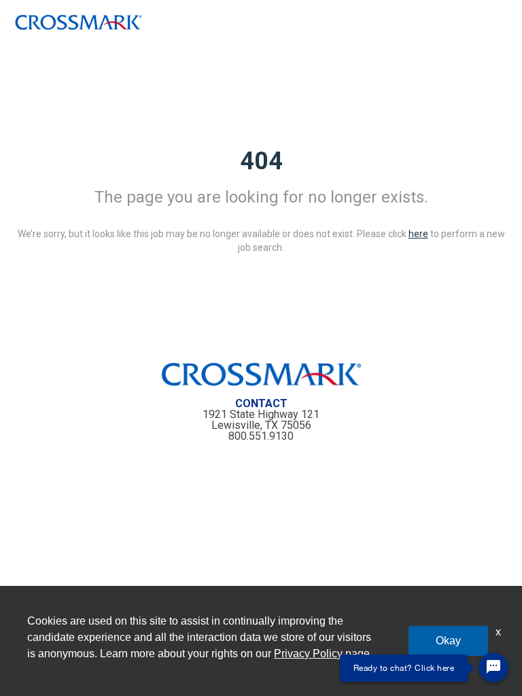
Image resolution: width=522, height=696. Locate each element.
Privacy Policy (308, 653)
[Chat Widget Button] (493, 667)
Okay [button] (448, 640)
